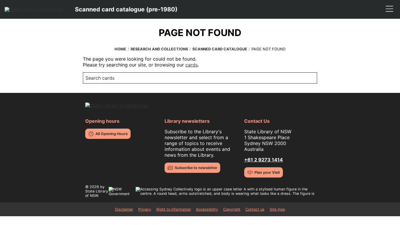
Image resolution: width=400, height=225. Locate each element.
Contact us (254, 209)
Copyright (231, 209)
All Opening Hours (111, 134)
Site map (277, 209)
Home (120, 49)
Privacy (144, 209)
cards (191, 65)
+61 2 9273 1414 (263, 160)
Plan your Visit (267, 172)
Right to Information (173, 209)
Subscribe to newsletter (196, 168)
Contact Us (257, 121)
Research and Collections (159, 49)
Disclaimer (124, 209)
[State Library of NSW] (34, 9)
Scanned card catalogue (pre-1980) (126, 9)
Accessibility (207, 209)
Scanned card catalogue (219, 49)
